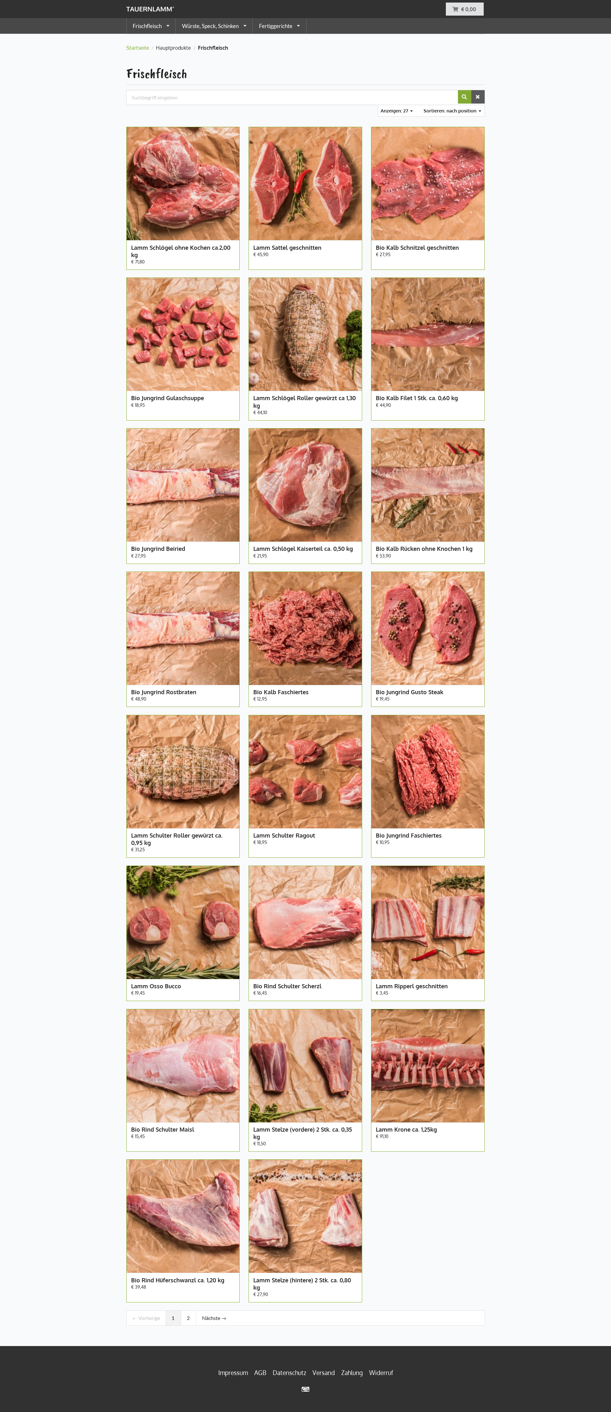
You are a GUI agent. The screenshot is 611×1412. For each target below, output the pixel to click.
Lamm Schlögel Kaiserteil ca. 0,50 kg (303, 548)
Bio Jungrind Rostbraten (163, 691)
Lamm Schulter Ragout (284, 835)
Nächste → (214, 1318)
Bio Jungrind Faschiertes (409, 835)
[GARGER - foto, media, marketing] (306, 1389)
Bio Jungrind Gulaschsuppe (167, 397)
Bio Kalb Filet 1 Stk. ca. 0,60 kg (417, 397)
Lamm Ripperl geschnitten (412, 986)
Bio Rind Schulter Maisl (162, 1129)
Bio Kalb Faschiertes (281, 691)
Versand (324, 1373)
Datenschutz (289, 1373)
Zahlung (352, 1373)
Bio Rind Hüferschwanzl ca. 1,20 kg (177, 1280)
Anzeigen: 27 (395, 111)
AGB (260, 1373)
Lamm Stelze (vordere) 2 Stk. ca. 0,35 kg (302, 1133)
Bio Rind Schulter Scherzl (287, 986)
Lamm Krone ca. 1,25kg (406, 1129)
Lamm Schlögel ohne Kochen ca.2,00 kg (180, 251)
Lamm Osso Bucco (156, 986)
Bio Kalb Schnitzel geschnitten (417, 247)
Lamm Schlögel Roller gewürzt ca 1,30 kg (304, 401)
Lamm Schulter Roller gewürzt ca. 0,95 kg (176, 839)
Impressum (233, 1373)
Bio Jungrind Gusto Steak (409, 691)
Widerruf (381, 1373)
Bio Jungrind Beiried (158, 548)
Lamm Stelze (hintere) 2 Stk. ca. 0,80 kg (302, 1284)
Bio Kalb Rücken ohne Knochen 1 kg (424, 548)
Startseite (137, 48)
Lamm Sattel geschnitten (287, 247)
